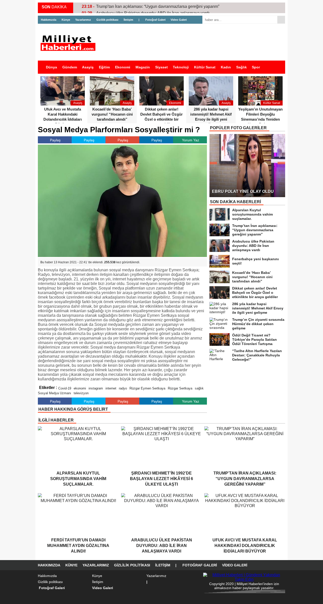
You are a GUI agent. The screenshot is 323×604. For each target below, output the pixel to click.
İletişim (128, 19)
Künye (66, 19)
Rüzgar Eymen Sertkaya (147, 388)
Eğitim (104, 67)
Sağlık (241, 67)
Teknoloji (181, 67)
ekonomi (80, 388)
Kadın (226, 67)
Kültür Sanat (205, 67)
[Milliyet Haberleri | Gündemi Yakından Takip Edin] (69, 43)
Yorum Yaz (190, 140)
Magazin (143, 67)
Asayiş (88, 67)
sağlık (199, 388)
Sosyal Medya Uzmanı (54, 393)
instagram (96, 388)
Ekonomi (122, 67)
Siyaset (161, 67)
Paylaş (55, 140)
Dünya (51, 67)
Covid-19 (64, 388)
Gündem (69, 67)
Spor (256, 67)
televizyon (81, 393)
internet (110, 388)
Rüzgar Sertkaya (180, 388)
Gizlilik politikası (107, 19)
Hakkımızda (48, 19)
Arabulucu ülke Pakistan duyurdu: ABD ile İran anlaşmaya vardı (152, 7)
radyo (123, 388)
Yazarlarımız (83, 19)
